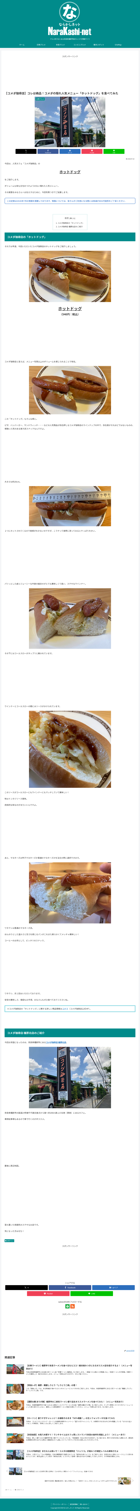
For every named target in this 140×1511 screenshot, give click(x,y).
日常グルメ (10, 1241)
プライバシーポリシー (60, 1504)
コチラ (65, 1008)
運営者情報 (74, 1504)
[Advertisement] (70, 73)
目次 (67, 218)
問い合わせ (84, 1504)
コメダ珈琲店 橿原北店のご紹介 (70, 226)
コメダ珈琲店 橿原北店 (56, 1042)
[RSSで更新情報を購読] (72, 1306)
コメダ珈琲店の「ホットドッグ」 (71, 223)
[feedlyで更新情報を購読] (67, 1306)
